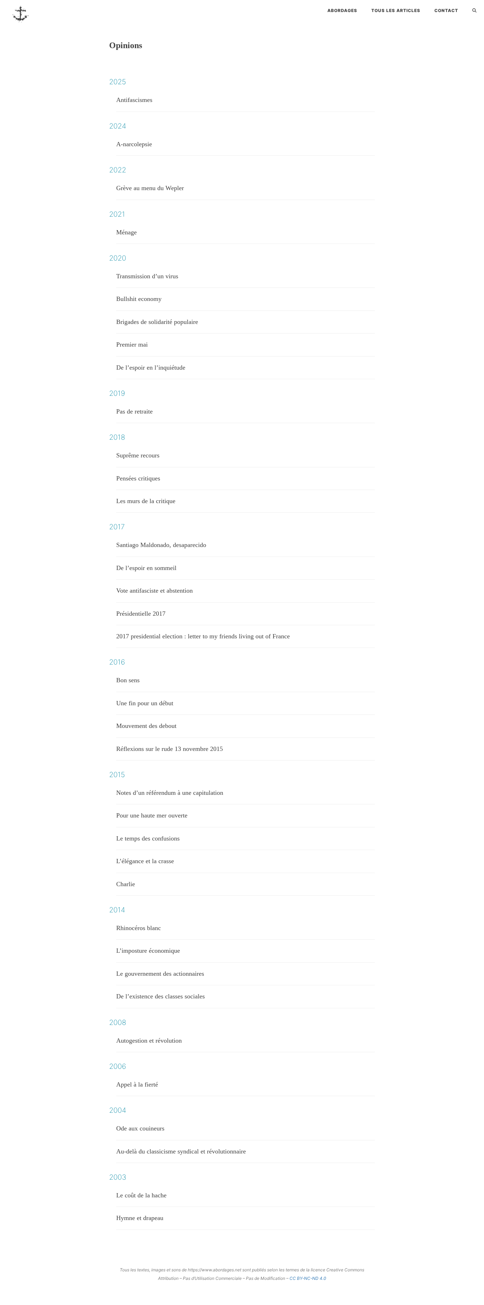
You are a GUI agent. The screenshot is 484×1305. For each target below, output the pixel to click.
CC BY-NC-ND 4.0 (307, 1278)
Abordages (342, 10)
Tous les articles (395, 10)
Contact (446, 10)
